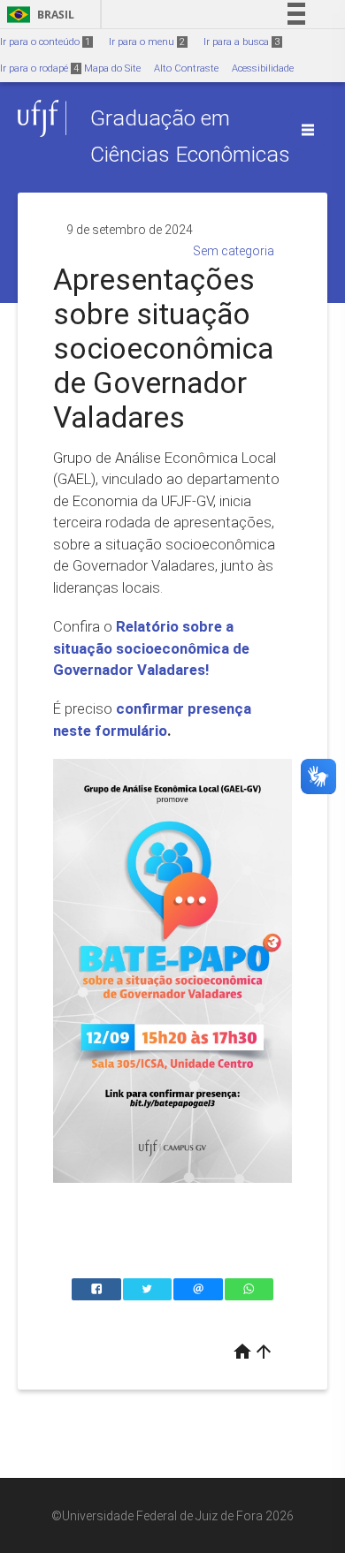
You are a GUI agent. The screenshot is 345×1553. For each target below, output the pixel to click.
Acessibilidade (263, 68)
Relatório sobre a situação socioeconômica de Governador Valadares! (151, 647)
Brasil (37, 14)
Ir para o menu (147, 42)
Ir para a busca (241, 42)
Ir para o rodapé (39, 68)
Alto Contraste (186, 68)
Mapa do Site (112, 68)
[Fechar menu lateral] (308, 130)
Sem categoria (233, 251)
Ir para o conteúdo (45, 42)
